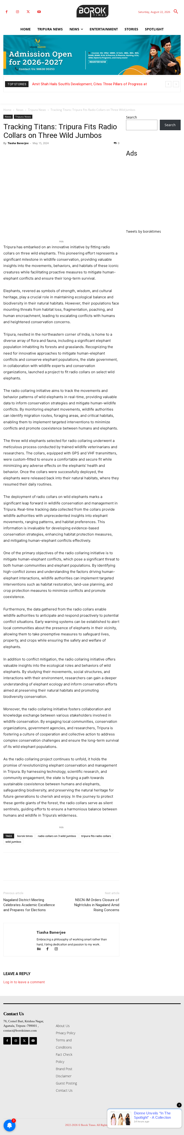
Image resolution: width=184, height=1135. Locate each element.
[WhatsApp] (41, 154)
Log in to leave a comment (24, 982)
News (19, 110)
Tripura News (37, 110)
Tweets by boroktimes (143, 231)
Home (7, 110)
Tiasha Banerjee (18, 143)
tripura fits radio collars (96, 836)
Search (131, 117)
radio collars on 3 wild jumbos (57, 836)
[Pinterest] (30, 154)
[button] (176, 11)
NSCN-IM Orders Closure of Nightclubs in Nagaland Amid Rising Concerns (96, 905)
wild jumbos (13, 841)
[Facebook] (6, 12)
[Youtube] (39, 12)
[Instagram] (17, 12)
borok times (25, 836)
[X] (28, 12)
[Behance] (41, 949)
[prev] (168, 84)
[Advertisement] (153, 196)
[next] (176, 84)
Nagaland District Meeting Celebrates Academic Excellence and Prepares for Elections (29, 905)
